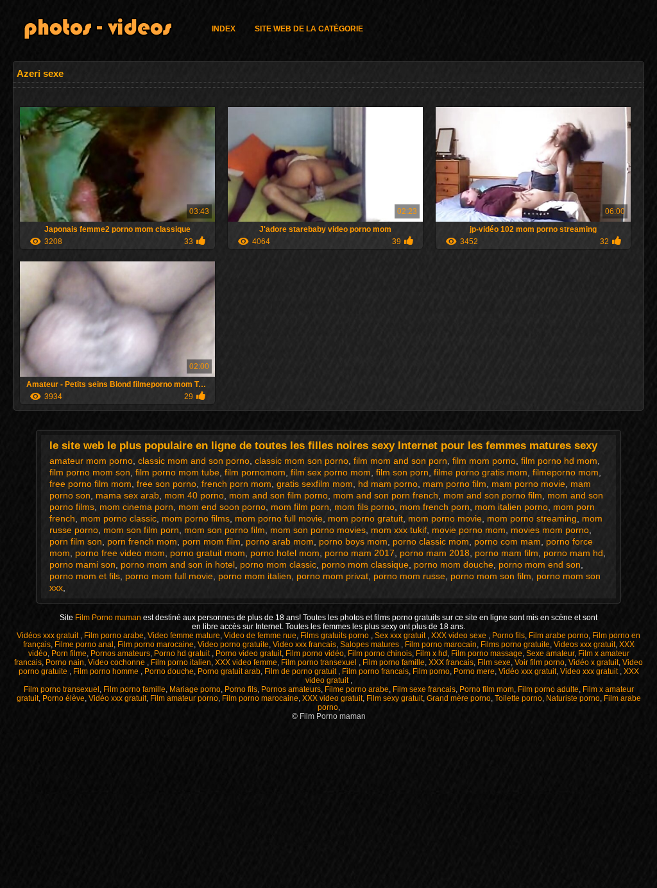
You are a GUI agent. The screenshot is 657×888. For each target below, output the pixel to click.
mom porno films (196, 518)
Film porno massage (486, 653)
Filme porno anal (84, 644)
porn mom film (211, 541)
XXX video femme (246, 662)
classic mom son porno (301, 461)
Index (223, 28)
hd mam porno (388, 484)
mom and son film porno (278, 495)
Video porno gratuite (233, 644)
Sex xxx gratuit (401, 635)
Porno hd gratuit (183, 653)
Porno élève (63, 698)
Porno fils (508, 635)
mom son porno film (224, 530)
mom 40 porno (194, 495)
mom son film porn (141, 530)
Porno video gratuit (249, 653)
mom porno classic (118, 518)
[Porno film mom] (106, 30)
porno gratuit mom (207, 553)
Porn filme (69, 653)
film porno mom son (89, 472)
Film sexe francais (424, 689)
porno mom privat (332, 576)
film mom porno (484, 461)
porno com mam (507, 541)
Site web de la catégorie (309, 28)
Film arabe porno (558, 635)
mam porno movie (528, 484)
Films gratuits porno (335, 635)
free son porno (166, 484)
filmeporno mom (566, 472)
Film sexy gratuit (394, 698)
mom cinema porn (136, 507)
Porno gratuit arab (229, 671)
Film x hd (431, 653)
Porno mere (474, 671)
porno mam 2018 (435, 553)
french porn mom (236, 484)
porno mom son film (490, 576)
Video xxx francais (304, 644)
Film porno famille (394, 662)
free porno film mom (90, 484)
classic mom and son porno (194, 461)
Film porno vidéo (315, 653)
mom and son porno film (492, 495)
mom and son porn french (385, 495)
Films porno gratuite (515, 644)
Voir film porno (540, 662)
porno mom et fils (84, 576)
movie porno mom (469, 530)
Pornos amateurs (120, 653)
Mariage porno (195, 689)
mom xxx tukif (399, 530)
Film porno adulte (548, 689)
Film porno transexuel (320, 662)
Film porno (431, 671)
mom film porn (300, 507)
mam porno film (454, 484)
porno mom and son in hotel (178, 564)
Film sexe (494, 662)
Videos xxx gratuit (584, 644)
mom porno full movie (279, 518)
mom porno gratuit (365, 518)
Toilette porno (518, 698)
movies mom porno (550, 530)
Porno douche (169, 671)
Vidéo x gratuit (593, 662)
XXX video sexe (459, 635)
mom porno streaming (532, 518)
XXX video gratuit (332, 698)
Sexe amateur (550, 653)
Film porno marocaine (155, 644)
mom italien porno (511, 507)
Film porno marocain (441, 644)
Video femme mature (184, 635)
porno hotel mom (285, 553)
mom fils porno (364, 507)
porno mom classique (365, 564)
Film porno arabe (114, 635)
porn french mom (142, 541)
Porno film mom (486, 689)
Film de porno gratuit (301, 671)
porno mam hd (573, 553)
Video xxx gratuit (590, 671)
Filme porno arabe (357, 689)
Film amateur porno (184, 698)
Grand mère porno (459, 698)
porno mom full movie (169, 576)
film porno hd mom (559, 461)
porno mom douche (453, 564)
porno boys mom (353, 541)
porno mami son (82, 564)
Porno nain (65, 662)
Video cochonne (117, 662)
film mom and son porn (400, 461)
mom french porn (435, 507)
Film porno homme (107, 671)
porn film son (75, 541)
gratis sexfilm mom (315, 484)
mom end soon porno (222, 507)
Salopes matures (370, 644)
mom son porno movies (318, 530)
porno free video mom (120, 553)
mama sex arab (127, 495)
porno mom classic (278, 564)
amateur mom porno (91, 461)
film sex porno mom (331, 472)
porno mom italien (254, 576)
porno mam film (506, 553)
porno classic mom (431, 541)
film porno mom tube (177, 472)
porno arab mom (280, 541)
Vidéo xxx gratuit (527, 671)
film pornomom (255, 472)
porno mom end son (540, 564)
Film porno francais (375, 671)
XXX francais (451, 662)
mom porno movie (445, 518)
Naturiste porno (573, 698)
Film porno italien (181, 662)
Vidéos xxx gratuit (48, 635)
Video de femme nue (260, 635)
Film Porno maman (109, 617)
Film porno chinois (380, 653)
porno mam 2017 (360, 553)
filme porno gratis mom (480, 472)
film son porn (402, 472)
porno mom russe (409, 576)
